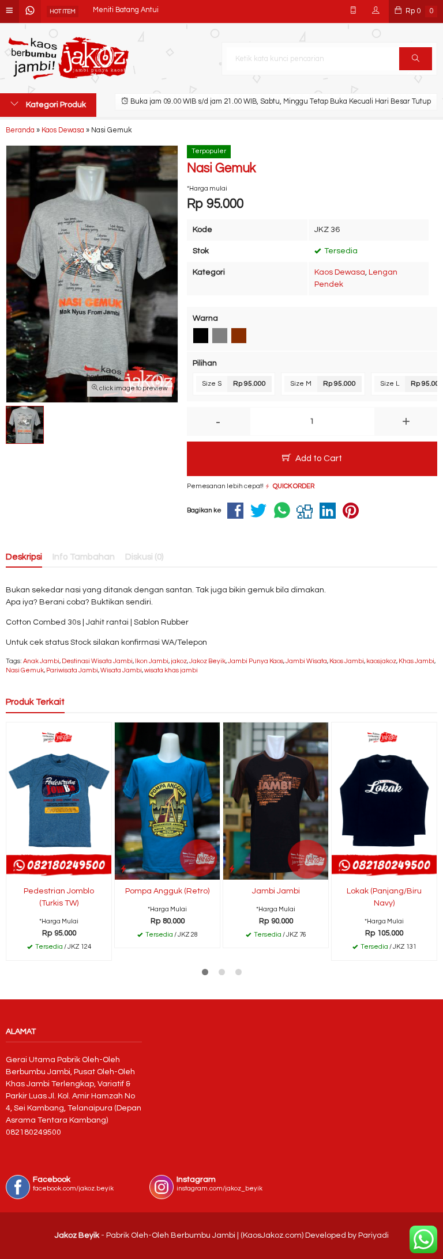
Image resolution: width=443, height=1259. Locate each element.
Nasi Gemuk (25, 670)
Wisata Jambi (121, 670)
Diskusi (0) (144, 556)
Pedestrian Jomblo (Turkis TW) (59, 897)
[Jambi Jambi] (275, 801)
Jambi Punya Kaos (255, 661)
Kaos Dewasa (339, 272)
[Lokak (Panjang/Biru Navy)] (384, 801)
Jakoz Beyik (207, 661)
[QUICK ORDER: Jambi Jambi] (232, 869)
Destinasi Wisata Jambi (97, 661)
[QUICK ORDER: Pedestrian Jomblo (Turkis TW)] (15, 869)
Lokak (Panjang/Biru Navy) (384, 897)
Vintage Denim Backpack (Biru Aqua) (153, 11)
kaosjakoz (381, 661)
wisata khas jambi (171, 670)
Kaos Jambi (346, 661)
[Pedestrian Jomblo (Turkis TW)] (58, 801)
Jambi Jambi (276, 891)
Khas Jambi (416, 661)
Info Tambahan (83, 556)
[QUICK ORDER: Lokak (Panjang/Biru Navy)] (340, 869)
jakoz (179, 661)
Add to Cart (318, 458)
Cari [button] (415, 58)
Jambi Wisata (306, 661)
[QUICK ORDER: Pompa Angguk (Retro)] (123, 869)
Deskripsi (24, 556)
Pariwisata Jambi (72, 670)
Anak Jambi (41, 661)
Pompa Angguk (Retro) (167, 891)
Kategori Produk (55, 105)
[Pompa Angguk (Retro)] (167, 801)
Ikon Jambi (151, 661)
